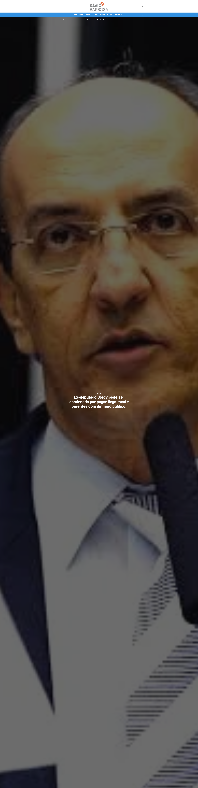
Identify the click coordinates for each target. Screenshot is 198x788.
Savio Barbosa (94, 411)
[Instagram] (142, 6)
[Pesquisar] (142, 15)
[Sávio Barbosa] (99, 6)
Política (99, 393)
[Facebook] (140, 6)
